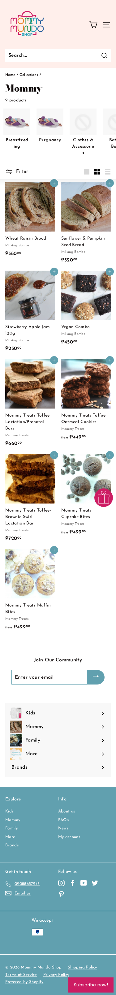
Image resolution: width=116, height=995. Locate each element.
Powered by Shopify (24, 982)
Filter (21, 171)
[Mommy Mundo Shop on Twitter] (95, 883)
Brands (12, 845)
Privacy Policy (56, 975)
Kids (9, 811)
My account (69, 837)
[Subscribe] (96, 677)
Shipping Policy (82, 967)
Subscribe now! (91, 985)
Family (11, 828)
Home (10, 75)
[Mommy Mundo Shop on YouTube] (83, 883)
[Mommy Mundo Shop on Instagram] (61, 883)
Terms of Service (21, 975)
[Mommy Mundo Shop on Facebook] (72, 883)
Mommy (12, 820)
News (63, 828)
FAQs (63, 820)
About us (66, 811)
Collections (28, 75)
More (10, 837)
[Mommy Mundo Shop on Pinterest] (61, 894)
